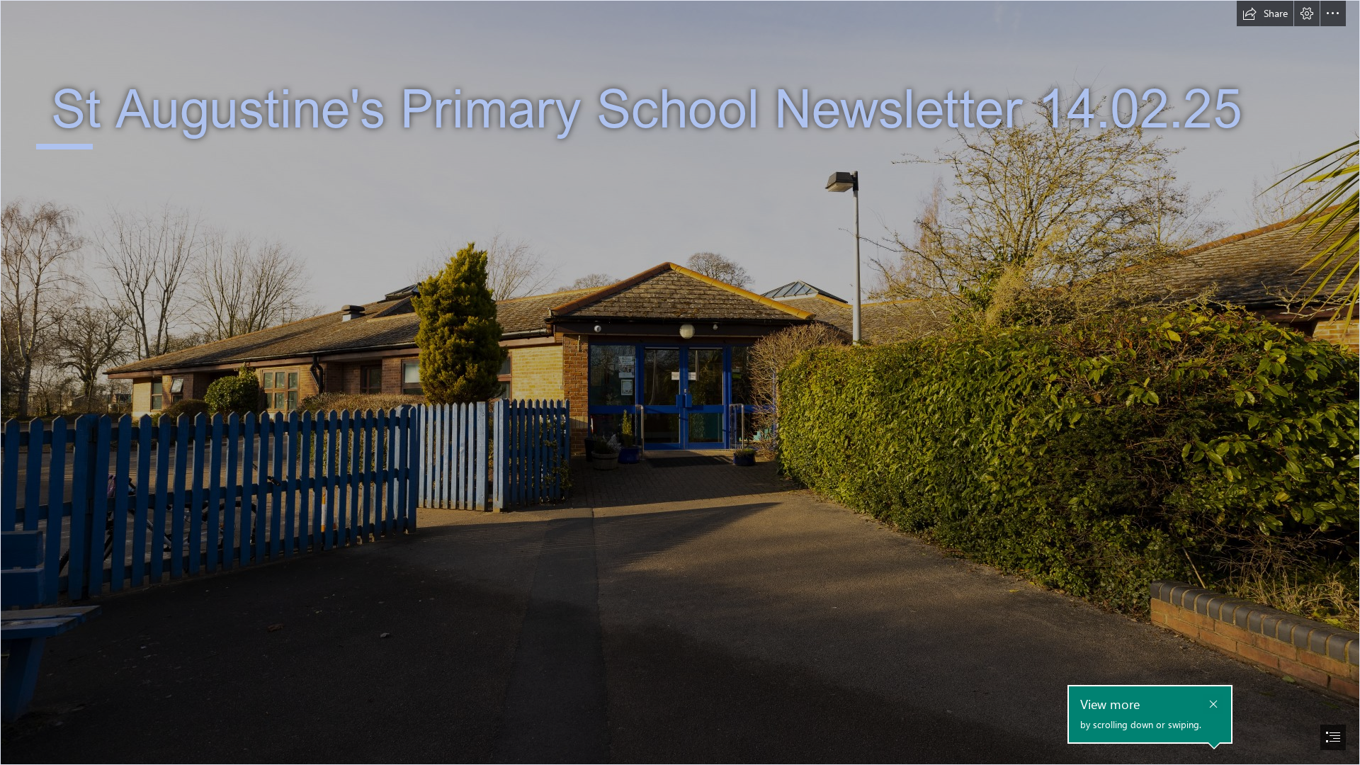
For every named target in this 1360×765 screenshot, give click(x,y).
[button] (1265, 13)
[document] (680, 382)
